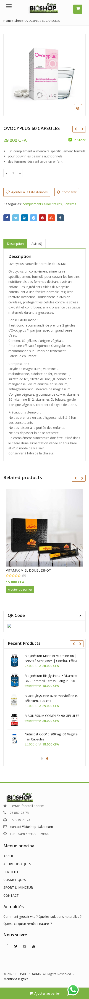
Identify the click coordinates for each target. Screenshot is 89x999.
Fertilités (70, 204)
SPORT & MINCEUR (18, 887)
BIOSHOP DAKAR (28, 974)
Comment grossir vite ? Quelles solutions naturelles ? (42, 916)
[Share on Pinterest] (42, 217)
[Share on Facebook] (6, 217)
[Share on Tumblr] (60, 217)
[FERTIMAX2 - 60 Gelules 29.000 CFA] (75, 129)
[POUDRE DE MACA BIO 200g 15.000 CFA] (82, 129)
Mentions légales (16, 979)
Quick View (47, 570)
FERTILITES (12, 872)
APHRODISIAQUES (17, 864)
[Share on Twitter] (15, 217)
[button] (82, 112)
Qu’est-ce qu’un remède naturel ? (27, 923)
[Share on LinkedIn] (24, 217)
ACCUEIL (9, 856)
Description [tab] (15, 243)
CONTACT (11, 895)
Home (7, 21)
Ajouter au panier (47, 993)
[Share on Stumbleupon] (51, 217)
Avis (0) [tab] (36, 243)
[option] (44, 74)
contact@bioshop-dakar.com (31, 826)
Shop (18, 21)
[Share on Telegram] (33, 217)
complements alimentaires (42, 204)
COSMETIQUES (14, 880)
